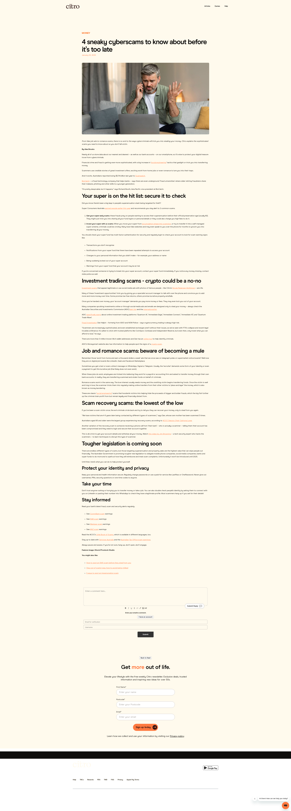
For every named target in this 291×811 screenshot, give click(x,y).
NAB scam (94, 519)
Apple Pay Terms (133, 780)
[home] (73, 6)
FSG (112, 780)
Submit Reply (192, 606)
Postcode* (120, 699)
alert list (133, 309)
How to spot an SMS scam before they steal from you (108, 563)
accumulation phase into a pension (156, 224)
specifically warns (93, 315)
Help (226, 6)
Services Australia (106, 540)
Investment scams (89, 288)
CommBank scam (97, 514)
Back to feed (145, 658)
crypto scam (156, 344)
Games (217, 6)
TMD (105, 780)
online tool (148, 339)
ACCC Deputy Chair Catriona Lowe (177, 421)
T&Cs (82, 780)
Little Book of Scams (104, 535)
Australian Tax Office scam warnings (136, 540)
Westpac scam (96, 524)
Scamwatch (140, 176)
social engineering (158, 162)
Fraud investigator (89, 323)
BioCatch (86, 181)
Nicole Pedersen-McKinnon (183, 288)
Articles (207, 6)
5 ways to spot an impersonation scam (102, 573)
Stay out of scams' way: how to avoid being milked (107, 568)
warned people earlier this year (117, 208)
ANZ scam (94, 529)
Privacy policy (177, 736)
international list (150, 309)
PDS (98, 780)
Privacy (120, 780)
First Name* (121, 687)
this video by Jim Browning (159, 434)
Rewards (90, 780)
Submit (145, 634)
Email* (118, 712)
